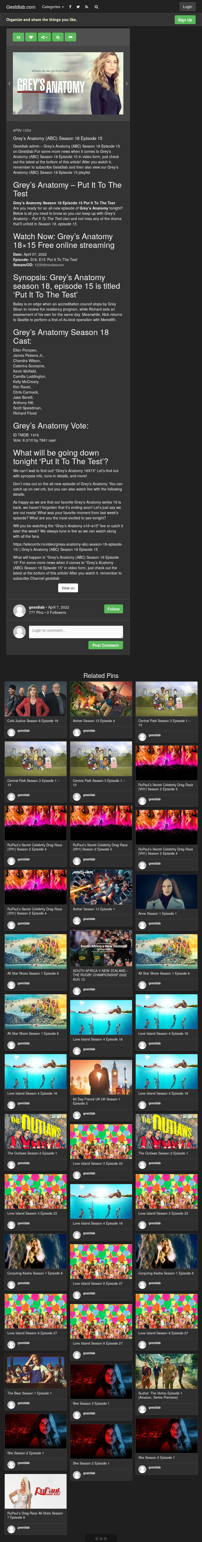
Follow (114, 608)
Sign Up (185, 19)
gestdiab (24, 730)
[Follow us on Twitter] (78, 6)
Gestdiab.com (21, 6)
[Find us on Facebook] (70, 6)
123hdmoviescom (49, 264)
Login (187, 6)
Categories (51, 6)
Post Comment (106, 645)
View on (68, 587)
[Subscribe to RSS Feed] (87, 6)
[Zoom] (58, 37)
